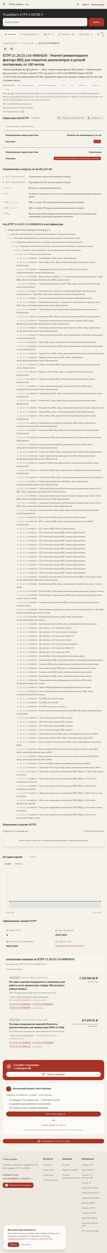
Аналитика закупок (89, 1218)
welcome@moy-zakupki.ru (17, 1178)
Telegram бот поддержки (20, 1185)
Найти (96, 22)
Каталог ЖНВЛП (88, 1203)
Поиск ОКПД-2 (88, 1170)
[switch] (80, 831)
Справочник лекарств (91, 1198)
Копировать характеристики (73, 118)
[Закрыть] (99, 1087)
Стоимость (47, 1165)
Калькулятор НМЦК (90, 1188)
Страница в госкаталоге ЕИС (68, 945)
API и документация (90, 1231)
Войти (85, 4)
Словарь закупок (50, 1180)
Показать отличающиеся (94, 831)
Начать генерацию (56, 1074)
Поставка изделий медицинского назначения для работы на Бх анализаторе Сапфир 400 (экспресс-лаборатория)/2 (37, 985)
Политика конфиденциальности (71, 1176)
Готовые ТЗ (86, 1182)
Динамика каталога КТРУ (90, 1224)
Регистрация (97, 4)
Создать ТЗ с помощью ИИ (87, 1176)
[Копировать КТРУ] (102, 60)
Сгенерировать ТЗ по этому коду (55, 1141)
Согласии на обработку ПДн (40, 1238)
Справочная (48, 1175)
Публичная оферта (70, 1170)
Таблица (18, 863)
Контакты (66, 1165)
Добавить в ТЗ (97, 118)
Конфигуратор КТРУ (90, 1193)
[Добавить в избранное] (5, 48)
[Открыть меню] (4, 4)
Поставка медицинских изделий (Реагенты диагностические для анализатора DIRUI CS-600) (36, 1025)
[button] (51, 59)
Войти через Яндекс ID (55, 1114)
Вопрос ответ (48, 1170)
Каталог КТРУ (87, 1165)
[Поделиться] (11, 48)
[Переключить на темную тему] (77, 4)
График (8, 863)
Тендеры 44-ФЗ (88, 1208)
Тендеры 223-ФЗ (89, 1213)
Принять (13, 1244)
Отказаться (25, 1244)
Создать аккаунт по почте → (54, 1125)
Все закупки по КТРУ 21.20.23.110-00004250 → (26, 964)
